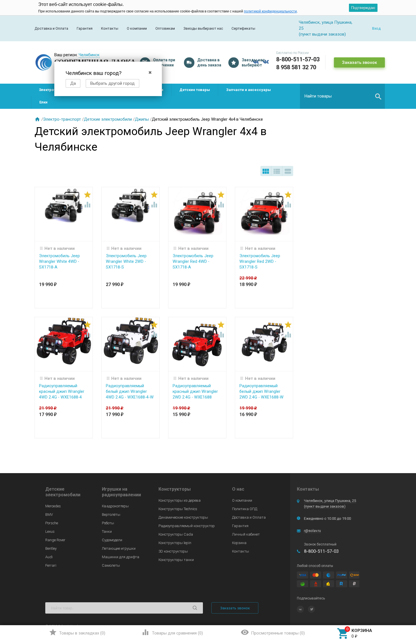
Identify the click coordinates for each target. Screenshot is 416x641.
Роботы (108, 523)
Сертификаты (243, 28)
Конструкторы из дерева (179, 500)
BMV (49, 514)
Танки (107, 531)
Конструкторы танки (176, 560)
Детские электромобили (108, 119)
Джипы (142, 119)
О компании (137, 28)
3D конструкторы (173, 551)
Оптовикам (165, 28)
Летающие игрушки (119, 548)
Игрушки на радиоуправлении (121, 491)
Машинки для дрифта (120, 557)
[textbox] (342, 96)
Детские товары (194, 90)
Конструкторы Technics (177, 509)
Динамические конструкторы (183, 517)
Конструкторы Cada (175, 534)
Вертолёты (111, 514)
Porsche (51, 523)
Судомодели (112, 540)
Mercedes (53, 506)
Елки (43, 102)
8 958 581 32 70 (296, 67)
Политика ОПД (244, 509)
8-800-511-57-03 (297, 59)
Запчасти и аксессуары (248, 90)
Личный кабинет (246, 534)
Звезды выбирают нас (203, 28)
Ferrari (50, 565)
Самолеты (111, 565)
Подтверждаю (363, 8)
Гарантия (85, 28)
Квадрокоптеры (115, 506)
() (77, 632)
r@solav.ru (312, 531)
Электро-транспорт (62, 119)
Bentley (51, 548)
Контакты (109, 28)
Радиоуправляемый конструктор (186, 526)
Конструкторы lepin (174, 543)
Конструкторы (174, 489)
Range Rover (55, 540)
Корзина (239, 543)
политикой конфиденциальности (270, 11)
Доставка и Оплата (51, 28)
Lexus (50, 531)
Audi (49, 557)
